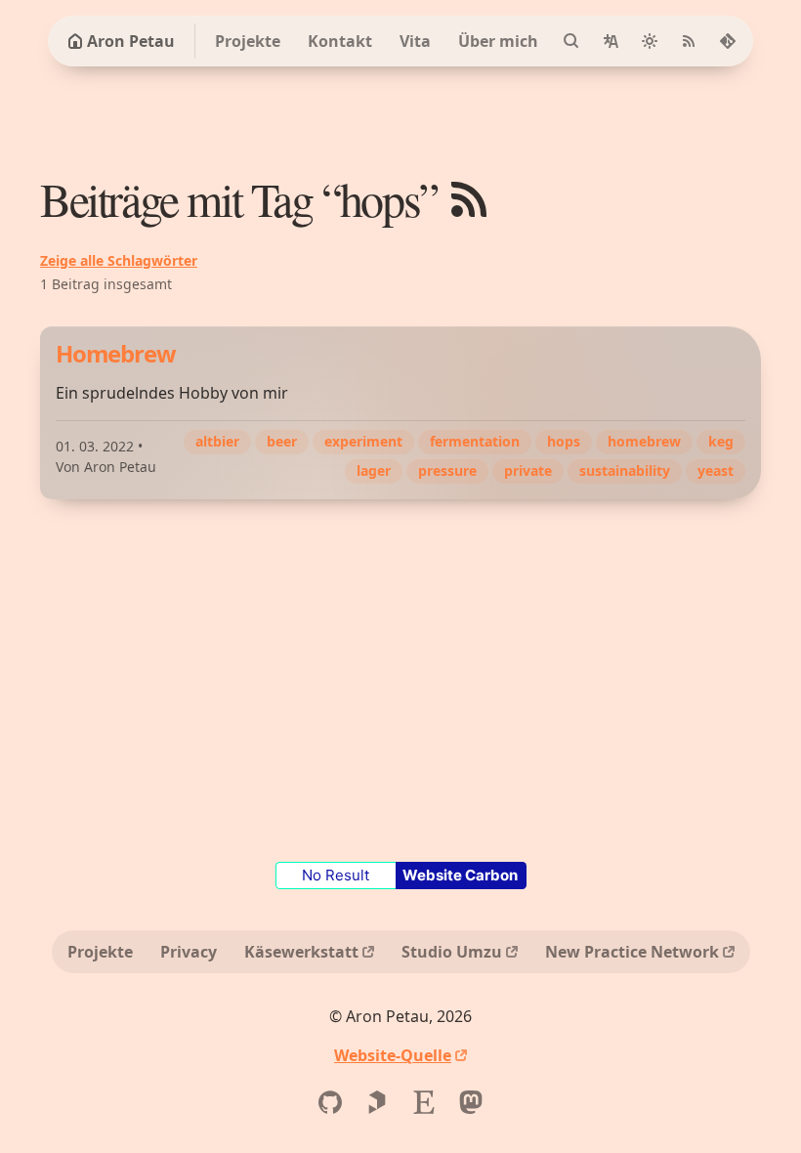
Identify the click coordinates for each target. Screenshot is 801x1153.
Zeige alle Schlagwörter (118, 260)
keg (721, 441)
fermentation (475, 441)
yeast (715, 470)
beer (282, 441)
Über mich (498, 41)
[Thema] (649, 41)
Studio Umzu (451, 951)
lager (374, 470)
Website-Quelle (392, 1055)
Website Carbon (460, 875)
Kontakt (340, 41)
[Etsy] (423, 1102)
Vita (415, 41)
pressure (447, 470)
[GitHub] (330, 1102)
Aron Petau (131, 41)
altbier (217, 441)
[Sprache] (610, 41)
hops (563, 441)
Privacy (188, 951)
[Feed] (688, 41)
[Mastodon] (470, 1102)
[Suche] (571, 41)
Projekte (247, 41)
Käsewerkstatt (301, 951)
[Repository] (727, 41)
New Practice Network (632, 951)
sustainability (624, 470)
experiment (363, 441)
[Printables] (377, 1102)
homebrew (644, 441)
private (528, 470)
